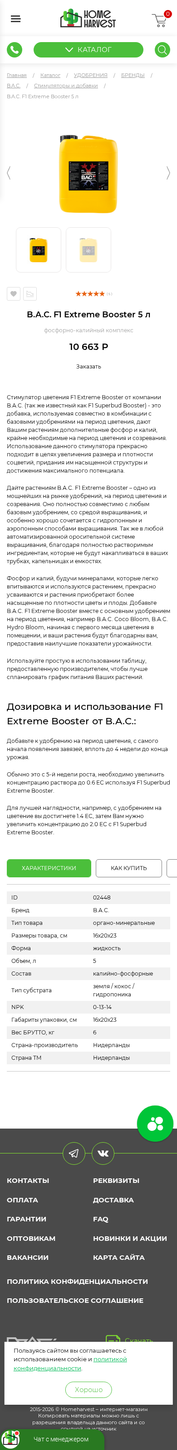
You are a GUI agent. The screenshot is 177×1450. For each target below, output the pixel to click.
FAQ (100, 1219)
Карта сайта (119, 1257)
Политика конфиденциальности (77, 1281)
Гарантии (26, 1219)
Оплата (22, 1200)
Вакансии (28, 1257)
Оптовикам (31, 1238)
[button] (8, 173)
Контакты (28, 1180)
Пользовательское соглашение (75, 1300)
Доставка (113, 1200)
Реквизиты (116, 1180)
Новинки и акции (130, 1238)
